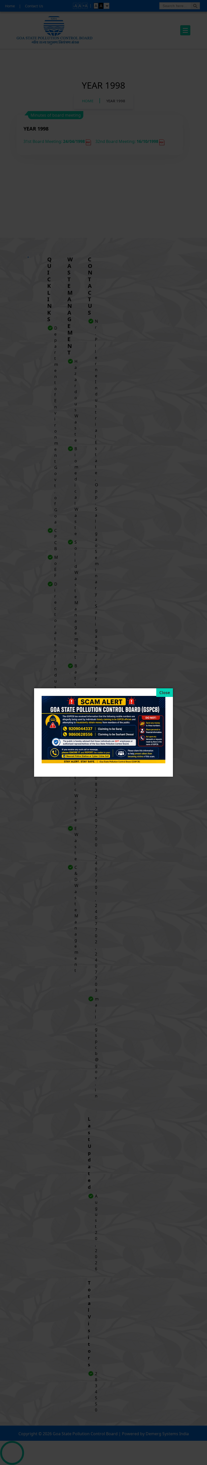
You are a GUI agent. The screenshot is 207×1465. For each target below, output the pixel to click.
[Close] (164, 692)
